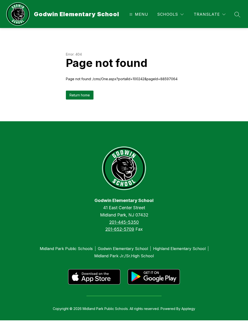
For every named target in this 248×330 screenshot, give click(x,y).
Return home (80, 95)
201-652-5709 (119, 229)
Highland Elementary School (179, 248)
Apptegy (188, 309)
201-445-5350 (124, 222)
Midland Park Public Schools (66, 248)
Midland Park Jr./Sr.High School (124, 255)
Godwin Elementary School (123, 248)
